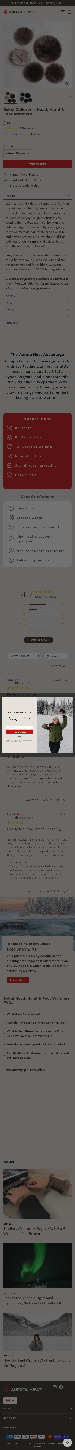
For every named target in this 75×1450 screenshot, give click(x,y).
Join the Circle (19, 732)
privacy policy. (18, 741)
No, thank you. (19, 736)
